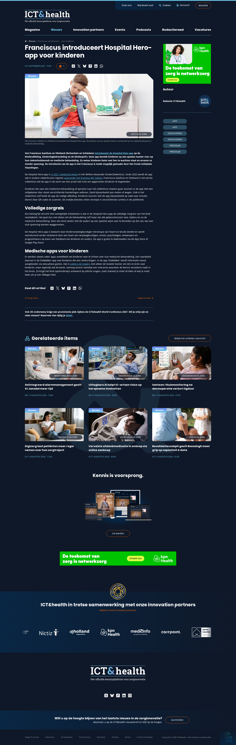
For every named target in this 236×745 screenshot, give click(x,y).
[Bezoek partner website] (35, 632)
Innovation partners (88, 30)
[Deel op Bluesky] (84, 66)
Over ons (127, 5)
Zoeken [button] (167, 5)
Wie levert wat (145, 5)
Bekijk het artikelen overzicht (189, 338)
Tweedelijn (174, 145)
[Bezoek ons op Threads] (106, 695)
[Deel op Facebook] (90, 66)
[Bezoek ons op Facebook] (118, 695)
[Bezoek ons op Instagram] (130, 695)
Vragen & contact (32, 737)
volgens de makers (80, 263)
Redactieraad (173, 30)
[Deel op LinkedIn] (95, 66)
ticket (69, 315)
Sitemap (115, 737)
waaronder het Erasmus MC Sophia (83, 177)
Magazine (32, 30)
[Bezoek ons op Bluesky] (112, 695)
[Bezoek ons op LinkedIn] (124, 695)
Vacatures (203, 30)
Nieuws (56, 30)
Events (120, 30)
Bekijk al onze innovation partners (118, 610)
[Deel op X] (79, 66)
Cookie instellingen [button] (145, 737)
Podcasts (143, 30)
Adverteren (50, 737)
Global (127, 737)
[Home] (25, 41)
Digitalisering (175, 133)
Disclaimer (101, 737)
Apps (175, 121)
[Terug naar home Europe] (47, 16)
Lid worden (118, 533)
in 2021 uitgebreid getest (64, 174)
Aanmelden (177, 719)
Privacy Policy (84, 737)
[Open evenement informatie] (228, 737)
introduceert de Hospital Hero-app (114, 153)
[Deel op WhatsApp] (101, 66)
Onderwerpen (67, 737)
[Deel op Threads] (73, 66)
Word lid (203, 5)
